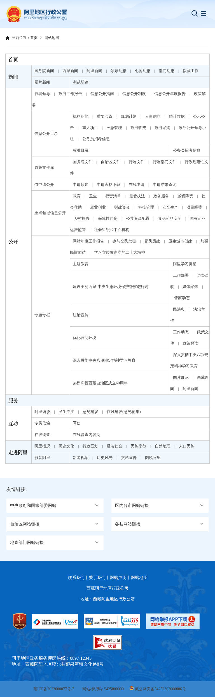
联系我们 (76, 577)
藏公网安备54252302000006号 (160, 689)
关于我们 (97, 577)
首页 (34, 38)
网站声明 (118, 577)
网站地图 (52, 38)
